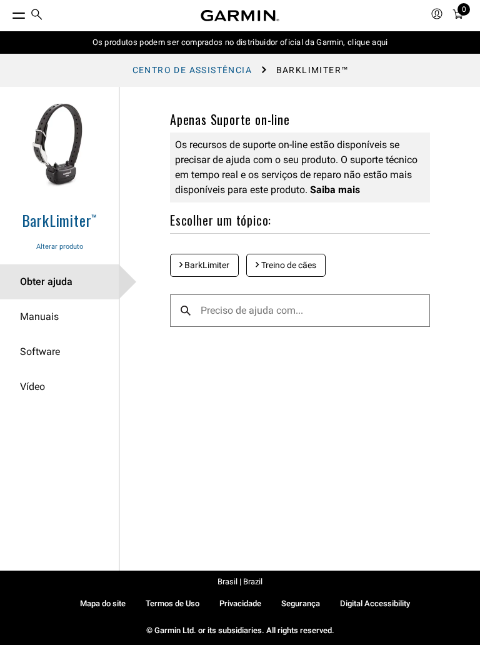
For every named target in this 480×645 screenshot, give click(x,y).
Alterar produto (59, 246)
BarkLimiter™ (60, 220)
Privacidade (240, 603)
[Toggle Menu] (7, 12)
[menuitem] (37, 16)
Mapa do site (103, 603)
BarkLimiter (205, 265)
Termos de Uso (172, 603)
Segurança (300, 603)
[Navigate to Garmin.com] (240, 15)
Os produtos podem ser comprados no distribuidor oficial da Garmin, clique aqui (240, 42)
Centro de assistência (192, 70)
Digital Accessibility (375, 603)
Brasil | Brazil (240, 581)
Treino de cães (287, 265)
